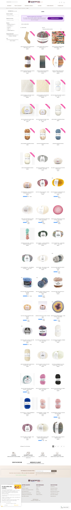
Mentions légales (25, 488)
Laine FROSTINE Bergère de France (43, 143)
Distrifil (9, 27)
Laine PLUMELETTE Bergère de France (58, 119)
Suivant (64, 446)
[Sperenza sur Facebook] (54, 462)
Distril (37, 488)
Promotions (53, 486)
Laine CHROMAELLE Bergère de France (27, 143)
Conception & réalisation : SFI (35, 500)
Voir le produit (27, 50)
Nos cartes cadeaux (54, 494)
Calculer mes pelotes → (55, 18)
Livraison (13, 455)
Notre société (26, 484)
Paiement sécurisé (28, 455)
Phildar (37, 489)
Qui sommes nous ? (25, 491)
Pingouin (37, 491)
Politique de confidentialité (27, 494)
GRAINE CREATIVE (11, 30)
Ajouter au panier (27, 201)
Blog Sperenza (53, 496)
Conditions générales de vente (27, 489)
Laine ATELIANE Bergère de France (27, 167)
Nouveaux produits (54, 488)
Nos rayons (54, 484)
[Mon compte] (59, 2)
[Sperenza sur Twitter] (51, 462)
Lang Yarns (38, 486)
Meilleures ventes (54, 489)
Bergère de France (11, 24)
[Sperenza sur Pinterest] (58, 462)
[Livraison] (28, 453)
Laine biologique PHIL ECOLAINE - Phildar (42, 315)
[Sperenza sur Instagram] (56, 462)
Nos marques (40, 484)
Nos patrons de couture (55, 491)
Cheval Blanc (10, 25)
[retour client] (57, 453)
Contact (43, 455)
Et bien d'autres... (39, 494)
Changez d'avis (57, 455)
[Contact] (14, 453)
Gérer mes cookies (25, 496)
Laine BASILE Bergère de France (58, 143)
